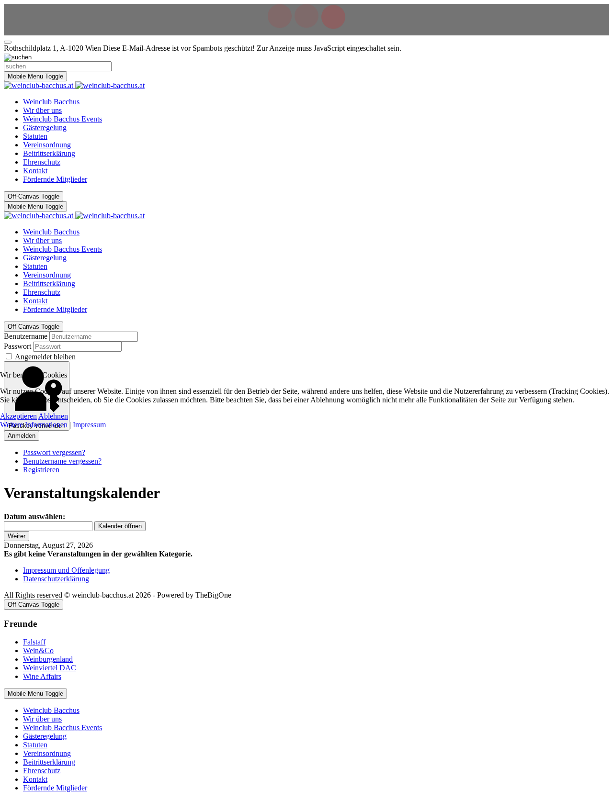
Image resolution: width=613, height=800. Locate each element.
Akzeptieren (18, 416)
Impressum (89, 425)
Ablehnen (53, 416)
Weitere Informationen (34, 425)
